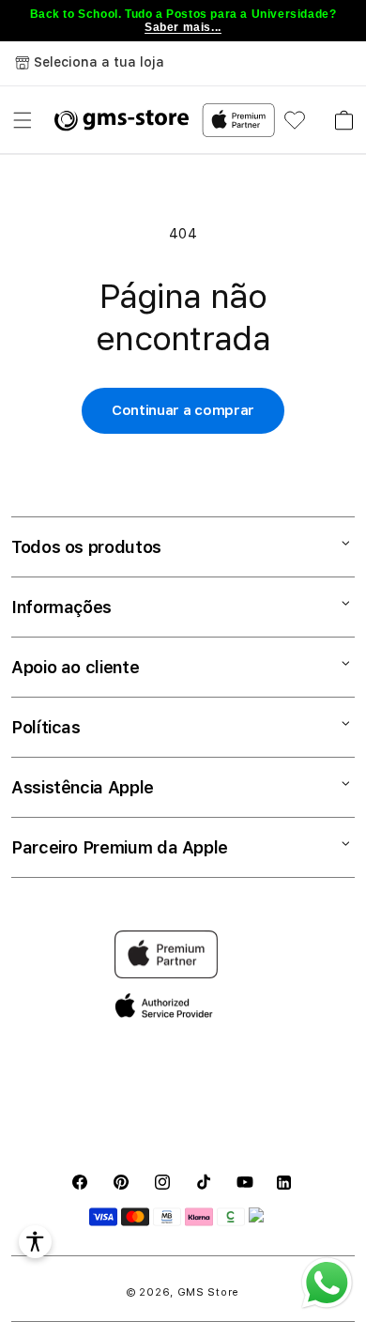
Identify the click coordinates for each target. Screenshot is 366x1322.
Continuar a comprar (183, 410)
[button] (22, 120)
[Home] (121, 120)
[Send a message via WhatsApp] (327, 1283)
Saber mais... (183, 27)
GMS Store (208, 1292)
